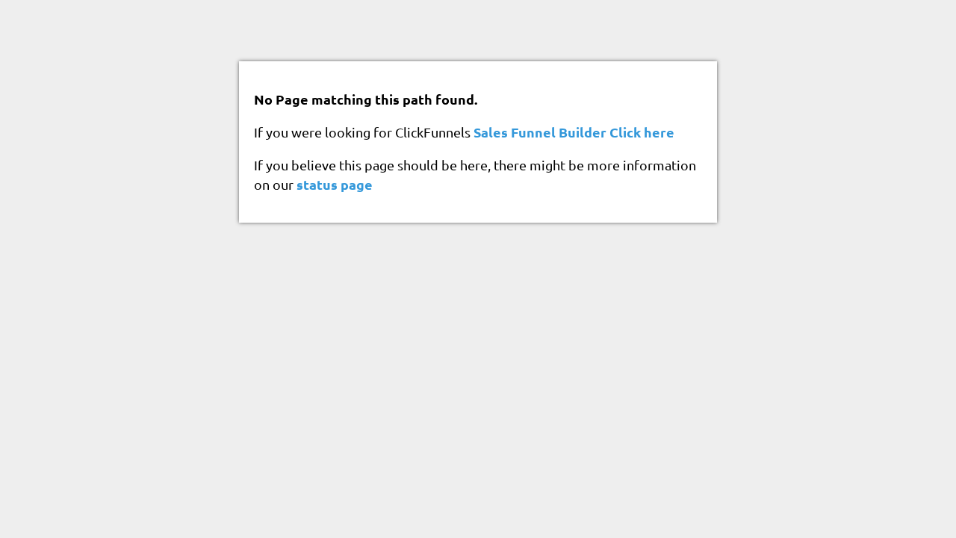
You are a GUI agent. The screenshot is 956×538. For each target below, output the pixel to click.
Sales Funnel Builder (540, 131)
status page (335, 184)
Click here (641, 131)
